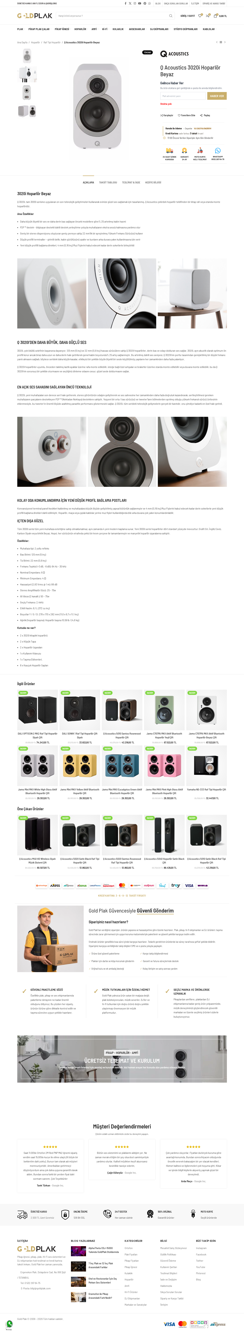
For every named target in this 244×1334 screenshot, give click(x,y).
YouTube (200, 1267)
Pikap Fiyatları (132, 1260)
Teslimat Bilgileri (168, 1273)
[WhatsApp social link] (149, 3)
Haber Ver (217, 96)
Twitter (199, 1260)
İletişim (164, 1304)
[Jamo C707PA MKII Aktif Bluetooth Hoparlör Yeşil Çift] (164, 710)
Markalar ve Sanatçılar (136, 1304)
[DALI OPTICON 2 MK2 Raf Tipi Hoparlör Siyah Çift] (37, 710)
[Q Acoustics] (174, 56)
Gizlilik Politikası (168, 1254)
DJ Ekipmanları (132, 1298)
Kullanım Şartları (168, 1267)
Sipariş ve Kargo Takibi (171, 1298)
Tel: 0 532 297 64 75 (30, 1282)
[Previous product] (217, 42)
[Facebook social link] (126, 3)
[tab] (88, 180)
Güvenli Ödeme (168, 1260)
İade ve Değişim (168, 1279)
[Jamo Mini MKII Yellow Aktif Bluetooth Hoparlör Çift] (80, 765)
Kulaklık (128, 1273)
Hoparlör (35, 42)
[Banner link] (122, 1058)
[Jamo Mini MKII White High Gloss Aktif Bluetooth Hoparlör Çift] (37, 765)
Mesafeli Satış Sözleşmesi (173, 1248)
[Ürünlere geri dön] (221, 42)
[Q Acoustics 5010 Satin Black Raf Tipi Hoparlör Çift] (206, 835)
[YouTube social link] (139, 3)
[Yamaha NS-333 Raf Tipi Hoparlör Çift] (206, 765)
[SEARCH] (171, 16)
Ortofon (129, 1248)
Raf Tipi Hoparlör (52, 42)
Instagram (201, 1248)
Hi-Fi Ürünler (131, 1292)
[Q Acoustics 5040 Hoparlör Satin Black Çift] (164, 835)
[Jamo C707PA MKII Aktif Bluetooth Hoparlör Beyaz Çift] (206, 710)
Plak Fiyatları (131, 1254)
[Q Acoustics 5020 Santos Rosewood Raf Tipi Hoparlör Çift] (122, 835)
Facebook (201, 1254)
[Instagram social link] (134, 3)
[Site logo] (34, 15)
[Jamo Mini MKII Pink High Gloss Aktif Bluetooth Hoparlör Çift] (164, 765)
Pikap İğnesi (131, 1267)
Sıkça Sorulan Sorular (171, 1292)
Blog (198, 1279)
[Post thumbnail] (78, 1251)
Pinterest (201, 1273)
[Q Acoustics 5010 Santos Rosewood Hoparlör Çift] (122, 710)
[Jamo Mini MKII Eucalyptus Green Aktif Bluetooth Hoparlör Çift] (122, 765)
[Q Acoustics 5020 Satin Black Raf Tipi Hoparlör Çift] (80, 835)
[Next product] (225, 42)
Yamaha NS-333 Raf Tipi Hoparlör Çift (206, 789)
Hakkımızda (166, 1285)
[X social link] (130, 3)
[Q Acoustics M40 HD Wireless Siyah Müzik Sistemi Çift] (37, 835)
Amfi (127, 1285)
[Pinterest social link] (144, 3)
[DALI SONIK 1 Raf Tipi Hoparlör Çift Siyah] (80, 710)
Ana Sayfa (22, 42)
